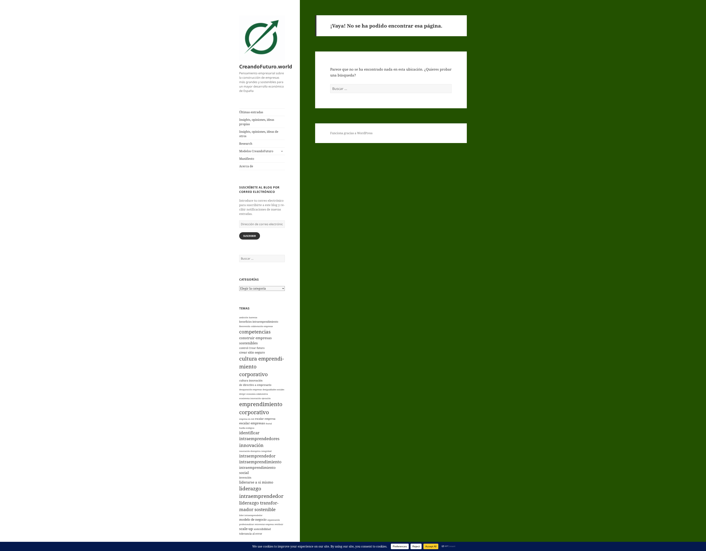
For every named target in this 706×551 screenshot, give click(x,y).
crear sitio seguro (252, 352)
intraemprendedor (257, 456)
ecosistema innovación (250, 398)
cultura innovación (251, 380)
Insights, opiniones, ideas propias (256, 122)
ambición (243, 317)
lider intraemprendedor (250, 515)
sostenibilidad (262, 529)
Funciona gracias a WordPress (351, 133)
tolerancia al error (250, 533)
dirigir (242, 394)
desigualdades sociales (273, 389)
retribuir (278, 524)
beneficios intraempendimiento (258, 321)
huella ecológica (246, 428)
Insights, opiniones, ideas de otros (258, 134)
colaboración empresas (262, 326)
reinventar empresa (264, 524)
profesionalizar (246, 524)
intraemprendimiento (260, 461)
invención (245, 477)
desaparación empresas (250, 389)
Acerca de (246, 166)
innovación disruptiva (250, 451)
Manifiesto (246, 159)
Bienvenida (244, 326)
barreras (253, 317)
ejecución (266, 398)
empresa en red (246, 419)
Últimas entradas (251, 112)
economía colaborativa (257, 394)
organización (273, 520)
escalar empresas (252, 423)
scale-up (246, 528)
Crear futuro (257, 348)
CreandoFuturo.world (265, 66)
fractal (269, 423)
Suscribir (249, 236)
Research (245, 144)
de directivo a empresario (255, 385)
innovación (251, 445)
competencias (255, 331)
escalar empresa (265, 418)
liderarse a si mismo (256, 482)
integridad (266, 451)
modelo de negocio (253, 519)
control (243, 348)
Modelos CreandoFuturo (256, 151)
